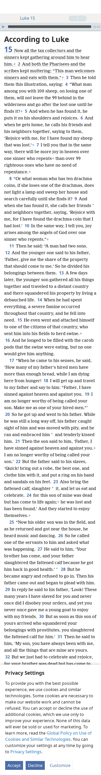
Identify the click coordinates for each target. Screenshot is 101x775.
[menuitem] (8, 6)
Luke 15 (27, 18)
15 (20, 320)
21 (18, 441)
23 (56, 482)
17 (12, 360)
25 (12, 522)
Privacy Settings (25, 752)
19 (87, 394)
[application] (50, 27)
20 (8, 414)
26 (61, 535)
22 (18, 461)
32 (8, 657)
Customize (60, 765)
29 (8, 589)
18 (46, 380)
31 (60, 636)
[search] (94, 7)
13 (61, 273)
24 (29, 495)
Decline (35, 765)
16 (8, 340)
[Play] (3, 27)
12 (8, 252)
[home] (8, 6)
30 (42, 616)
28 (63, 569)
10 (27, 226)
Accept (14, 765)
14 (40, 300)
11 (12, 246)
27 (40, 549)
